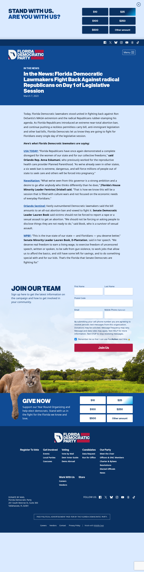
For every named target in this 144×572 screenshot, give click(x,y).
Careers (62, 481)
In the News (31, 68)
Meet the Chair (107, 454)
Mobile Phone (114, 310)
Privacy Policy (74, 525)
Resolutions (105, 465)
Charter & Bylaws (108, 461)
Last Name (109, 286)
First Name (79, 286)
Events (46, 454)
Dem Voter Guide (70, 457)
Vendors (63, 485)
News (102, 473)
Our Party (105, 449)
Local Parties (49, 457)
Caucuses (47, 461)
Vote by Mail (68, 454)
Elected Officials (107, 469)
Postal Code (80, 298)
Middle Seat (99, 525)
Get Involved (50, 449)
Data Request (88, 454)
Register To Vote (29, 449)
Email (76, 310)
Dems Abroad (68, 461)
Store (82, 477)
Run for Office (89, 457)
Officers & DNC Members (112, 457)
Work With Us (67, 477)
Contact (62, 525)
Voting (65, 449)
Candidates (89, 449)
